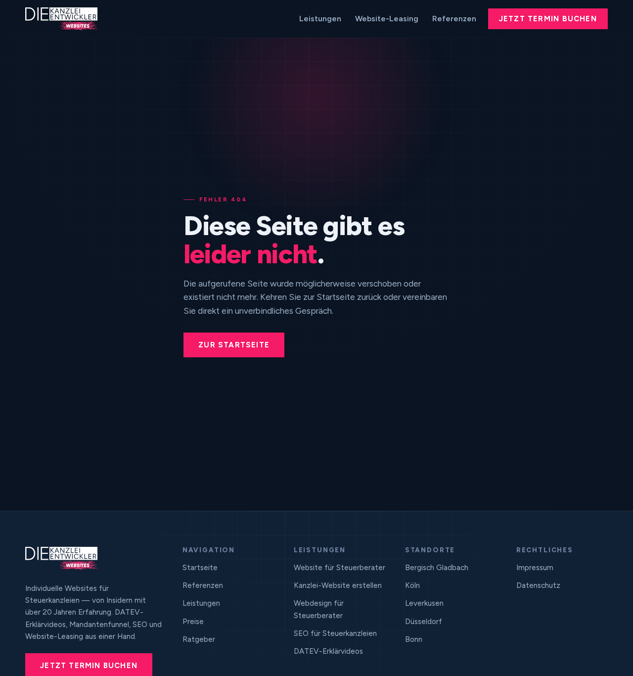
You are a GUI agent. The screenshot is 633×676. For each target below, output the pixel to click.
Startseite (200, 567)
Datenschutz (538, 585)
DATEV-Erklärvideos (328, 651)
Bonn (413, 639)
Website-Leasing (386, 18)
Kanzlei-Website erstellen (338, 585)
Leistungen (320, 18)
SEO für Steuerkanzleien (335, 633)
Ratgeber (198, 639)
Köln (412, 585)
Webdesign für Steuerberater (319, 609)
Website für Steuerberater (339, 567)
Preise (193, 621)
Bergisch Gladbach (436, 567)
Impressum (534, 567)
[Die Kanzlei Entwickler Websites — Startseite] (61, 18)
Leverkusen (424, 603)
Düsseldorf (423, 621)
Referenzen (454, 18)
